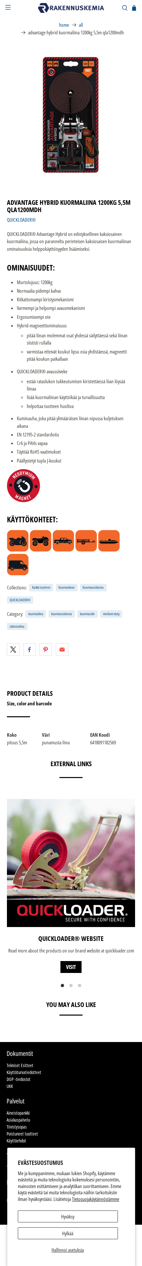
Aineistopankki (18, 1113)
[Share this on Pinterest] (45, 649)
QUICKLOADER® (21, 219)
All (81, 24)
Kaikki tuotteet (41, 587)
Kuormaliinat (66, 587)
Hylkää (67, 1233)
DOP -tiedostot (18, 1079)
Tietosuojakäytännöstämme (95, 1199)
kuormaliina (35, 613)
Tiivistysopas (17, 1127)
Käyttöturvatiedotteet (24, 1072)
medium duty (111, 613)
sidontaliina (17, 626)
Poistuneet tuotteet (22, 1134)
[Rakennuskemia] (71, 8)
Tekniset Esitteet (20, 1065)
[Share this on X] (13, 649)
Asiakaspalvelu (18, 1120)
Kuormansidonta (93, 587)
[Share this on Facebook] (29, 649)
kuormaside (87, 613)
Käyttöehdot (16, 1140)
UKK (10, 1086)
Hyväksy (67, 1216)
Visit (71, 967)
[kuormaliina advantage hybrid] (71, 115)
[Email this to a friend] (62, 649)
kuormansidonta (61, 613)
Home (64, 24)
